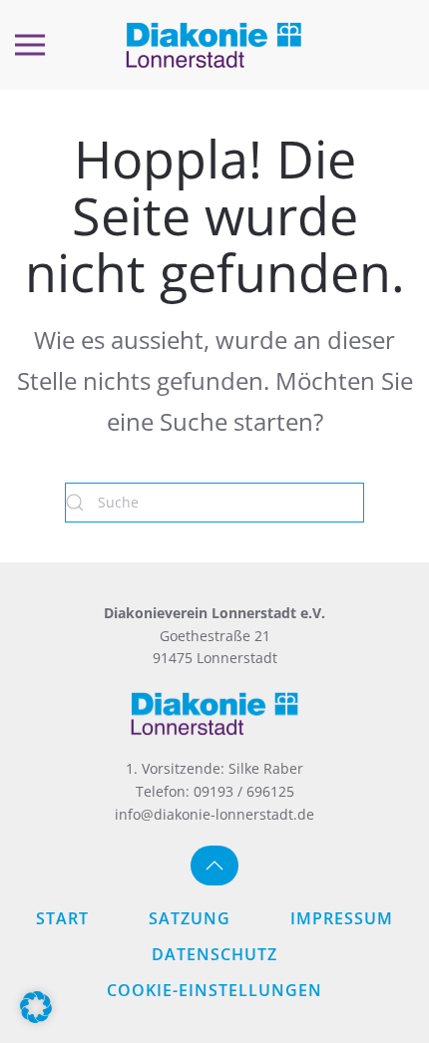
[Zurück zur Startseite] (214, 45)
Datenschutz (214, 954)
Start (62, 918)
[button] (30, 45)
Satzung (189, 918)
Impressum (341, 918)
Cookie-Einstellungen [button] (214, 990)
